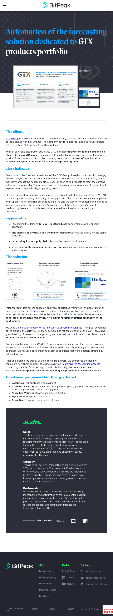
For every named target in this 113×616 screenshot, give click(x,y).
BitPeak (34, 311)
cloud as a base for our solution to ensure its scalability (51, 327)
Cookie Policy (71, 609)
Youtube (71, 584)
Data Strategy (46, 596)
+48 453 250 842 (94, 571)
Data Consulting (46, 571)
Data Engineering (47, 577)
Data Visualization (47, 590)
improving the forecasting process (81, 363)
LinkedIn (71, 577)
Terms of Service (52, 609)
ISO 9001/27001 (97, 609)
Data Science (45, 583)
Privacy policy (35, 609)
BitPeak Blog (68, 571)
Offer (42, 565)
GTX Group (12, 138)
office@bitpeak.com (95, 577)
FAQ (85, 609)
